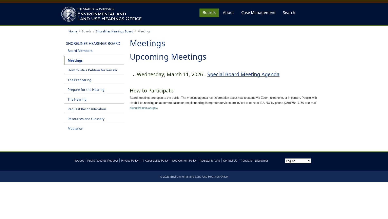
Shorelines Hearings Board (114, 31)
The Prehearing (79, 80)
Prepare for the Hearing (86, 89)
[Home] (103, 14)
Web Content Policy (184, 160)
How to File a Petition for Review (92, 70)
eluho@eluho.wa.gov (143, 108)
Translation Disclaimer (254, 160)
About (228, 12)
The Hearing (77, 99)
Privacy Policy (130, 160)
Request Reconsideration (87, 109)
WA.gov (79, 160)
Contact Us (230, 160)
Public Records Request (102, 160)
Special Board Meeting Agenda (243, 74)
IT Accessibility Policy (155, 160)
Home (73, 31)
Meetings (75, 60)
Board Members (80, 50)
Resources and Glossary (86, 119)
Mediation (75, 128)
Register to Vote (210, 160)
